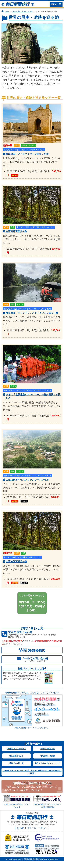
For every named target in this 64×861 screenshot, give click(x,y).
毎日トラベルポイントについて (47, 763)
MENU (54, 4)
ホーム (7, 11)
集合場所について (16, 756)
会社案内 (20, 828)
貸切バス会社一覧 (16, 763)
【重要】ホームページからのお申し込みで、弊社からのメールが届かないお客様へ (32, 771)
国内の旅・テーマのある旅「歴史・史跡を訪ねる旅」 (32, 603)
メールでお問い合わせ (35, 659)
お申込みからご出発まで (16, 748)
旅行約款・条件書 (47, 756)
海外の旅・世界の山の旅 (22, 11)
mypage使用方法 (47, 748)
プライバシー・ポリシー (37, 828)
